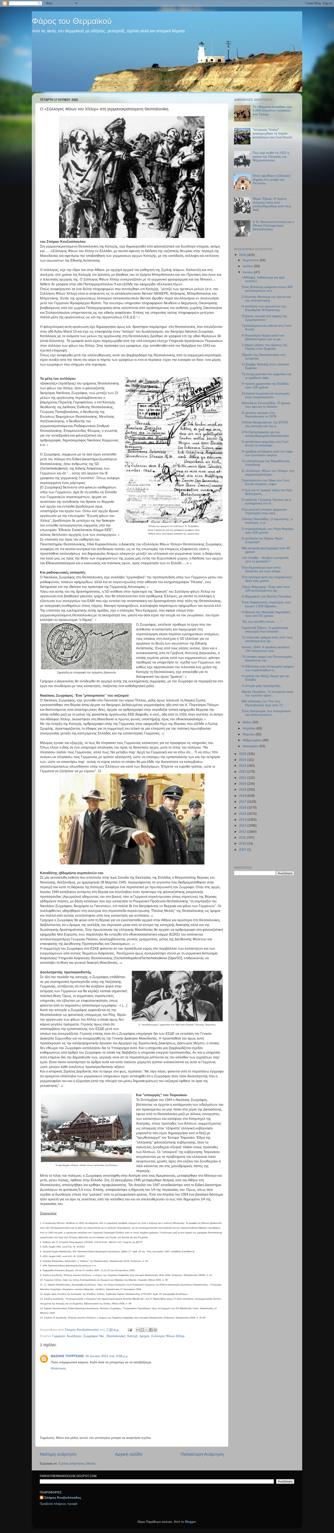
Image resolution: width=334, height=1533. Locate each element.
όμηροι (144, 1336)
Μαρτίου (249, 734)
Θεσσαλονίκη (116, 1336)
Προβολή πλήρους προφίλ (58, 1503)
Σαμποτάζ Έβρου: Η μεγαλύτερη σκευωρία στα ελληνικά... (265, 629)
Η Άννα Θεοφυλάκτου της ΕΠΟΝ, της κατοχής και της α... (265, 424)
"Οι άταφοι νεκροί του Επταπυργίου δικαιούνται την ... (267, 658)
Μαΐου (247, 722)
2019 (243, 789)
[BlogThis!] (142, 1330)
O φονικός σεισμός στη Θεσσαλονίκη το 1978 (259, 414)
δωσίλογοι (74, 1336)
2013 (243, 825)
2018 (243, 795)
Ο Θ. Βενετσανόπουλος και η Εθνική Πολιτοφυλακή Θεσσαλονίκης (273, 225)
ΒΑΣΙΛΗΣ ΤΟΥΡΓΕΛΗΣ (67, 1356)
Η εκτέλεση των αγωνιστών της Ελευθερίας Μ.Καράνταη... (264, 308)
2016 (243, 807)
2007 (243, 849)
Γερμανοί (58, 1336)
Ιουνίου (248, 272)
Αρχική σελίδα (128, 1454)
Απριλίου (249, 728)
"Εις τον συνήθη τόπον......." (262, 621)
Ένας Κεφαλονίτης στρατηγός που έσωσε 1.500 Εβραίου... (266, 604)
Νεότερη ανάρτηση (58, 1454)
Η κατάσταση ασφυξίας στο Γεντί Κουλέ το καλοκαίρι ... (265, 443)
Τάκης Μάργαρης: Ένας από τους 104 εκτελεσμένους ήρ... (266, 588)
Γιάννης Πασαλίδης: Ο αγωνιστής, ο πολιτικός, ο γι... (267, 520)
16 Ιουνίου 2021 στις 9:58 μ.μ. (106, 1356)
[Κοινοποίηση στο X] (146, 1330)
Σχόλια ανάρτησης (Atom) (77, 1463)
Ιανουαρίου (251, 746)
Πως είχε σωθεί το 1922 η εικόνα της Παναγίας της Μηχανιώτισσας (271, 156)
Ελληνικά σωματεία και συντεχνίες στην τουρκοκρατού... (266, 395)
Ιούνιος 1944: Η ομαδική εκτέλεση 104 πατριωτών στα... (266, 649)
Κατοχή (132, 1336)
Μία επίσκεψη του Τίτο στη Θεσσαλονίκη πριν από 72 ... (264, 703)
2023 (243, 765)
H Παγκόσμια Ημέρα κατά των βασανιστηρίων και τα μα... (263, 337)
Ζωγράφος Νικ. (94, 1336)
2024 (243, 759)
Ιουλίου (248, 266)
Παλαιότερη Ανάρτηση (202, 1454)
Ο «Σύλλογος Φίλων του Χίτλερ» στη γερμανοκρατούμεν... (268, 472)
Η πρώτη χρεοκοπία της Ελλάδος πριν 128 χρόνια (265, 385)
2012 (243, 831)
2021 (243, 777)
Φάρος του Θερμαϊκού (72, 21)
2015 (243, 813)
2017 (243, 801)
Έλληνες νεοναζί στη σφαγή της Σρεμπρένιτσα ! (264, 317)
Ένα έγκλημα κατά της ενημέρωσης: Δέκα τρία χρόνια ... (267, 578)
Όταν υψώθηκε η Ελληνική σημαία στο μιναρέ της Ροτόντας (271, 179)
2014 (243, 819)
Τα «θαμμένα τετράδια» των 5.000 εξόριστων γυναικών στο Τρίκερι (272, 110)
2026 (243, 255)
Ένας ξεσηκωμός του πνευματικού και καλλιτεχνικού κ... (266, 712)
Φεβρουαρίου (253, 740)
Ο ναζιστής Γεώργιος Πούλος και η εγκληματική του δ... (266, 501)
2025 (243, 754)
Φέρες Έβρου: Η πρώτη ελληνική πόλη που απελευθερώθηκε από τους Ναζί (272, 204)
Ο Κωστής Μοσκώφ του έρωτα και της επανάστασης (266, 298)
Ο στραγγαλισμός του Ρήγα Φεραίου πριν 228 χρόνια (268, 530)
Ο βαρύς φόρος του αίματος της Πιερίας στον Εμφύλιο (264, 346)
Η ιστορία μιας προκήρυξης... (262, 686)
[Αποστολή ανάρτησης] (129, 1329)
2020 (243, 783)
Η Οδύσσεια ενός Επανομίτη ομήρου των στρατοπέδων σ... (268, 668)
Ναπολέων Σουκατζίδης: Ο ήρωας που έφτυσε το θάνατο (266, 404)
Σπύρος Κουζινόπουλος (62, 1497)
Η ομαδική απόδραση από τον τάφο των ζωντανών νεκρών (267, 453)
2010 (243, 843)
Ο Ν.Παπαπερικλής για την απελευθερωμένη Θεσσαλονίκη (265, 434)
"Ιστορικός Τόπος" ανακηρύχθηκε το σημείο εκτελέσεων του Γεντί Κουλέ (272, 133)
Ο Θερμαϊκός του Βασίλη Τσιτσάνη (266, 596)
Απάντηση (58, 1368)
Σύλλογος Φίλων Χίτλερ (167, 1336)
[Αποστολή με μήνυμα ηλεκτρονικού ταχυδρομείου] (138, 1330)
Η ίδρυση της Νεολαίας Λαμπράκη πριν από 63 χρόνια (266, 613)
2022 (243, 771)
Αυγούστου (251, 260)
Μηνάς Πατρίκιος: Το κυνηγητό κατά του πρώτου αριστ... (267, 693)
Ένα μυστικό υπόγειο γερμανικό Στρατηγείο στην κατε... (264, 511)
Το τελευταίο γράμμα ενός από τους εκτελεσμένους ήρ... (267, 639)
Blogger (190, 1521)
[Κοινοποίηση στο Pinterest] (155, 1330)
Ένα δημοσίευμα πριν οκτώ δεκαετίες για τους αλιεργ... (262, 569)
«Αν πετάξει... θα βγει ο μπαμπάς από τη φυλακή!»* (265, 559)
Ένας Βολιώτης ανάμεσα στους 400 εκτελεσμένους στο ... (267, 288)
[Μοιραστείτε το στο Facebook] (151, 1330)
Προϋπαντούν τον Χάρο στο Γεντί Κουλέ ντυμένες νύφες (266, 482)
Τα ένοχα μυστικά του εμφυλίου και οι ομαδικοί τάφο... (266, 375)
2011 (243, 837)
